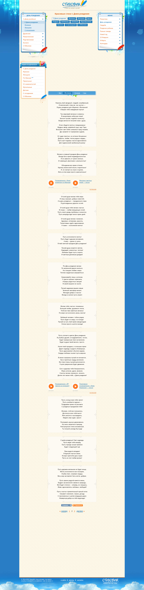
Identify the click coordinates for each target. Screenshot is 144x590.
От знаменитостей (29, 84)
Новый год (103, 34)
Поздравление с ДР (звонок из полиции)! (62, 385)
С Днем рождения (29, 69)
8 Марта (103, 40)
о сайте (63, 580)
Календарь (104, 43)
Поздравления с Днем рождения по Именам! (63, 181)
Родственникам (86, 21)
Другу (89, 18)
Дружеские (26, 33)
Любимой (74, 21)
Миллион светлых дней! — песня (85, 181)
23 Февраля (104, 37)
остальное (93, 189)
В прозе (77, 93)
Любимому (65, 21)
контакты (80, 580)
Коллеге (60, 25)
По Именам (28, 78)
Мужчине (72, 18)
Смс (84, 93)
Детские (26, 90)
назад (64, 511)
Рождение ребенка (106, 28)
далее (80, 511)
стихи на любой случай (72, 8)
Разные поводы (105, 31)
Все (60, 93)
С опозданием (28, 93)
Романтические (28, 37)
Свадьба (103, 25)
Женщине (81, 18)
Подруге (56, 21)
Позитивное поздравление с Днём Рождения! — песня (86, 386)
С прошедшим (71, 25)
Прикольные (27, 81)
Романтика (103, 19)
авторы (71, 580)
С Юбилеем (82, 25)
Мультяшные (27, 87)
